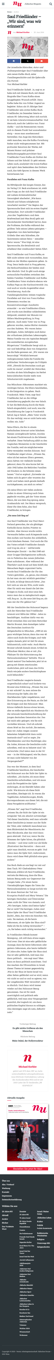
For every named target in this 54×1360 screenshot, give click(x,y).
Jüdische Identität (26, 1285)
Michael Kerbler (23, 32)
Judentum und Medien (25, 1275)
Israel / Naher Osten (43, 1212)
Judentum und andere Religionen (26, 1270)
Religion (40, 1239)
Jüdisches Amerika (27, 1295)
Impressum (7, 1196)
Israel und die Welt (27, 1256)
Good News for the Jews (27, 1247)
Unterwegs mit (43, 1243)
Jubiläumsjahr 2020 (25, 1264)
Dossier (23, 1211)
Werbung (6, 1188)
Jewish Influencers (27, 1260)
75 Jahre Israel (25, 1218)
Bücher (5, 1222)
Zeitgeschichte (43, 1247)
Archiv (16, 12)
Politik (40, 1225)
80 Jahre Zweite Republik (25, 1222)
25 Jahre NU (24, 1214)
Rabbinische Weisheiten (42, 1234)
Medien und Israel (26, 1316)
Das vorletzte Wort (8, 1227)
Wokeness (23, 1335)
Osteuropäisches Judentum (26, 1321)
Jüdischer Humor (26, 1288)
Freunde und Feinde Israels (27, 1238)
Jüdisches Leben (44, 1217)
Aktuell (5, 1215)
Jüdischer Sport (25, 1292)
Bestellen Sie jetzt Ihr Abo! (27, 1168)
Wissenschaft (25, 1332)
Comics (22, 1230)
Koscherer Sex (25, 1313)
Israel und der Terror (25, 1252)
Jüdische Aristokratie (24, 1281)
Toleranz (23, 1325)
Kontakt (5, 1192)
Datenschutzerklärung (12, 1199)
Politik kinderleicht (44, 1228)
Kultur (40, 1221)
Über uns (6, 1180)
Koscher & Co (24, 1309)
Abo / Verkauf (8, 1184)
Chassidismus (25, 1227)
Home (9, 12)
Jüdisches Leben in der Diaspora (27, 1305)
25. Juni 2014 (39, 32)
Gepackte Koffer (26, 1242)
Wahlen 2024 (25, 1328)
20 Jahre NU (7, 1211)
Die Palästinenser (26, 1233)
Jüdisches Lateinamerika (25, 1299)
